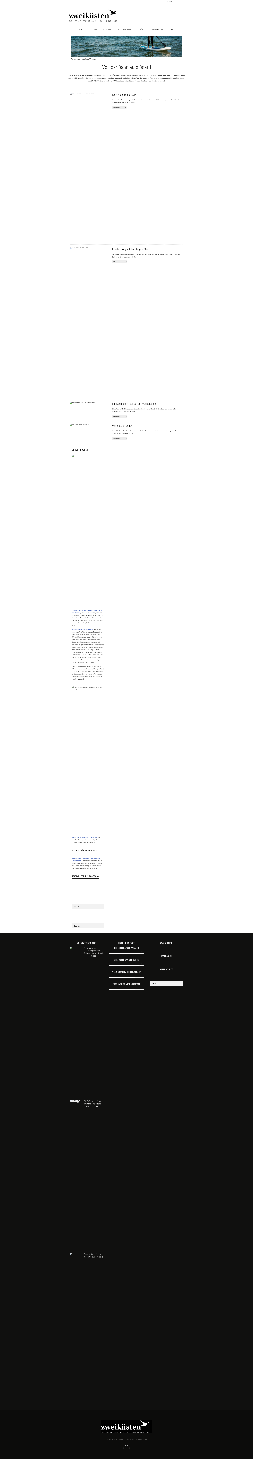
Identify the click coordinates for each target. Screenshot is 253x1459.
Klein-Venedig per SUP (124, 94)
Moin (81, 29)
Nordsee (107, 29)
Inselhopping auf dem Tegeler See (130, 249)
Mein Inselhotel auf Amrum (126, 960)
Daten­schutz (166, 969)
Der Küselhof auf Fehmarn (126, 948)
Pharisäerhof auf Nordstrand (126, 984)
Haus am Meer (124, 29)
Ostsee (93, 29)
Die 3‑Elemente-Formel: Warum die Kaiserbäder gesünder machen (93, 1104)
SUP (171, 29)
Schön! (140, 29)
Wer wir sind (166, 943)
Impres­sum (166, 956)
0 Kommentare (117, 107)
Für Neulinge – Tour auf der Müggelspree (134, 403)
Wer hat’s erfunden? (123, 425)
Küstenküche (157, 29)
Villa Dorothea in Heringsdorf (126, 972)
